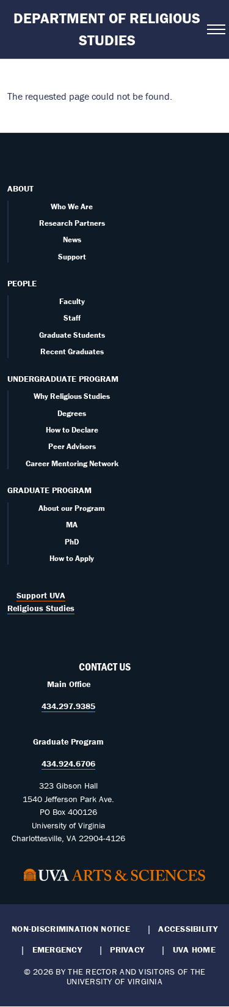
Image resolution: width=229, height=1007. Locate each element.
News (72, 239)
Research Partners (72, 223)
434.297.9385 (68, 706)
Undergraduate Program (62, 378)
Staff (72, 318)
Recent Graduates (72, 351)
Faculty (72, 301)
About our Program (71, 508)
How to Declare (72, 430)
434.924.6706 (68, 763)
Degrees (71, 413)
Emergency (57, 949)
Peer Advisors (72, 446)
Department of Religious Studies (106, 29)
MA (72, 524)
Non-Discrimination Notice (71, 929)
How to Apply (71, 558)
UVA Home (194, 949)
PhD (72, 542)
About (20, 188)
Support (72, 256)
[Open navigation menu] (214, 29)
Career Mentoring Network (72, 463)
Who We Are (72, 206)
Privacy (127, 949)
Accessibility (187, 929)
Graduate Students (72, 335)
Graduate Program (49, 490)
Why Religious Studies (72, 396)
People (22, 283)
